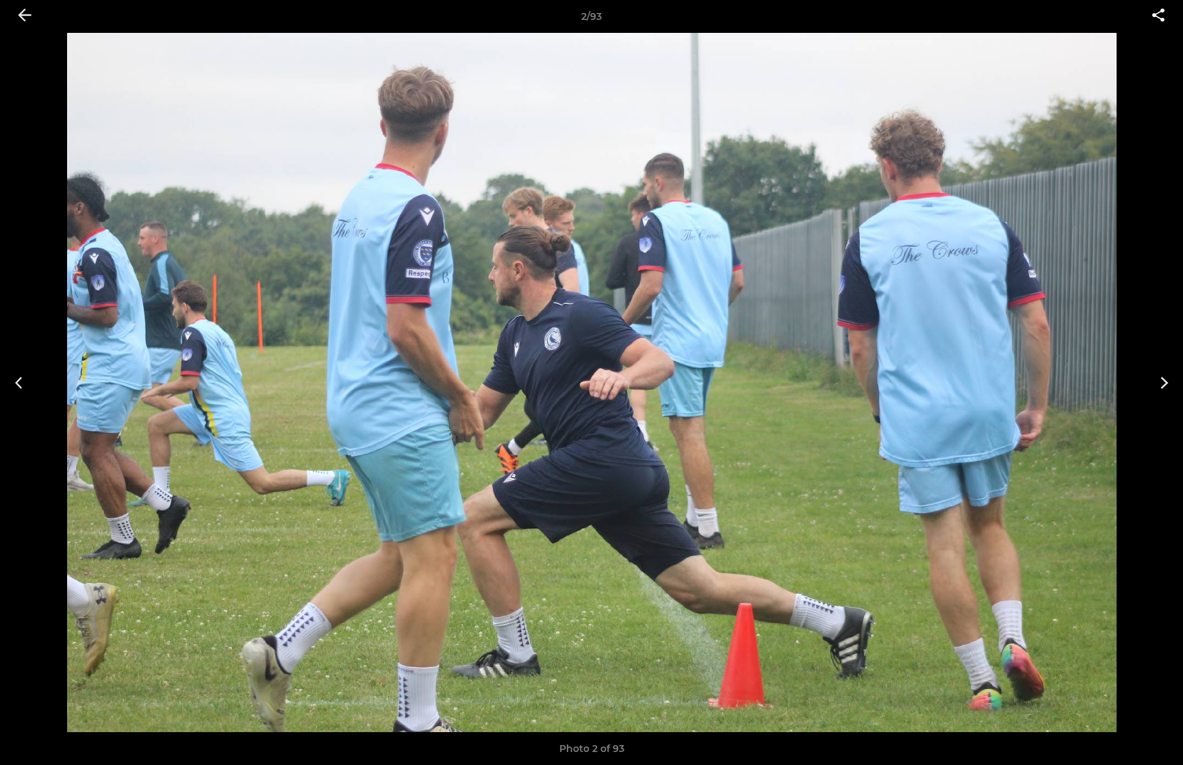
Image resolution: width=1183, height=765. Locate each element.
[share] (1158, 16)
